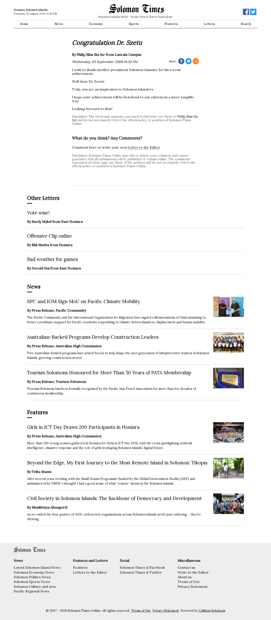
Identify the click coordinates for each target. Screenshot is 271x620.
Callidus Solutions (212, 611)
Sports (134, 24)
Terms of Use (189, 582)
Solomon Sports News (32, 582)
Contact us (186, 567)
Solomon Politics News (32, 577)
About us (185, 577)
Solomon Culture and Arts (35, 586)
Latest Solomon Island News (37, 567)
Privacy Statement (193, 586)
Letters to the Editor (90, 572)
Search (246, 24)
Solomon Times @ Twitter (141, 572)
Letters (209, 24)
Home (24, 24)
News (59, 24)
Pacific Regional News (31, 591)
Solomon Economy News (34, 572)
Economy (96, 24)
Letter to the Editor (144, 147)
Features (171, 24)
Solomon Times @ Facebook (142, 567)
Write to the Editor (193, 572)
